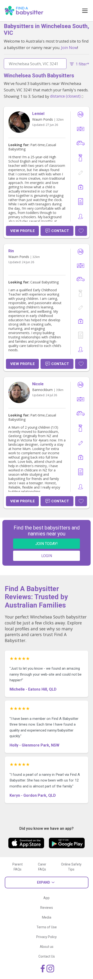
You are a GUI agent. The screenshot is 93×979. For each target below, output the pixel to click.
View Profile (22, 231)
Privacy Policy (46, 937)
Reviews (46, 908)
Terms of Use (46, 927)
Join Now (69, 47)
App (46, 898)
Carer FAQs (42, 866)
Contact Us (46, 956)
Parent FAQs (17, 866)
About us (46, 947)
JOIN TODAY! (46, 543)
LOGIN (46, 556)
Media (46, 917)
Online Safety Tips (71, 866)
